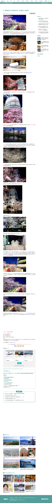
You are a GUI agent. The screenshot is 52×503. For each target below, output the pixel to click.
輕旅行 (3, 1)
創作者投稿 (11, 497)
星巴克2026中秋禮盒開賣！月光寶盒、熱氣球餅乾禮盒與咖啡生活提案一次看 (43, 27)
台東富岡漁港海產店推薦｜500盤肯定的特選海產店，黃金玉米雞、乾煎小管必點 (43, 24)
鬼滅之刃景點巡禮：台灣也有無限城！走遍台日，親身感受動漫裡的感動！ (30, 483)
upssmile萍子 (12, 13)
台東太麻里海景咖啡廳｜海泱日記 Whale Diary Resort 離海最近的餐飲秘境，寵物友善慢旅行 (43, 21)
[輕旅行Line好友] (47, 499)
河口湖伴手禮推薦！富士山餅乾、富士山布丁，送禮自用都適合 (19, 482)
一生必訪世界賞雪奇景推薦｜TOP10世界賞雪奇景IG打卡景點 (14, 400)
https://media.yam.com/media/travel (20, 499)
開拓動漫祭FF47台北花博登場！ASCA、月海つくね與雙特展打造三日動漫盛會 (43, 30)
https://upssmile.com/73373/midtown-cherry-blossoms (14, 368)
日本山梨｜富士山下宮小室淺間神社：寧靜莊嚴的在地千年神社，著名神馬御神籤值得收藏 (8, 483)
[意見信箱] (46, 499)
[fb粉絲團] (42, 499)
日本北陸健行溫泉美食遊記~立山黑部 (10, 395)
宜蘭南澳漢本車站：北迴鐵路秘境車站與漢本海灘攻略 (43, 19)
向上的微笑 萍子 (13, 344)
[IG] (44, 499)
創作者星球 (16, 497)
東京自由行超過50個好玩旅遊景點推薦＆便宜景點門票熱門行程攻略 (19, 492)
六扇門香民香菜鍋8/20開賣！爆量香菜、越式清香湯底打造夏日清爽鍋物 (43, 32)
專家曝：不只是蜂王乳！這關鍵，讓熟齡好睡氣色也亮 (8, 492)
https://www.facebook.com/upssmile (25, 344)
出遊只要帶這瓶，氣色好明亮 (29, 491)
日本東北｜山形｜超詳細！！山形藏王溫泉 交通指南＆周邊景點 (14, 393)
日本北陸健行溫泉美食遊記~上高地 (10, 398)
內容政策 (20, 497)
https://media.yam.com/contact (21, 500)
